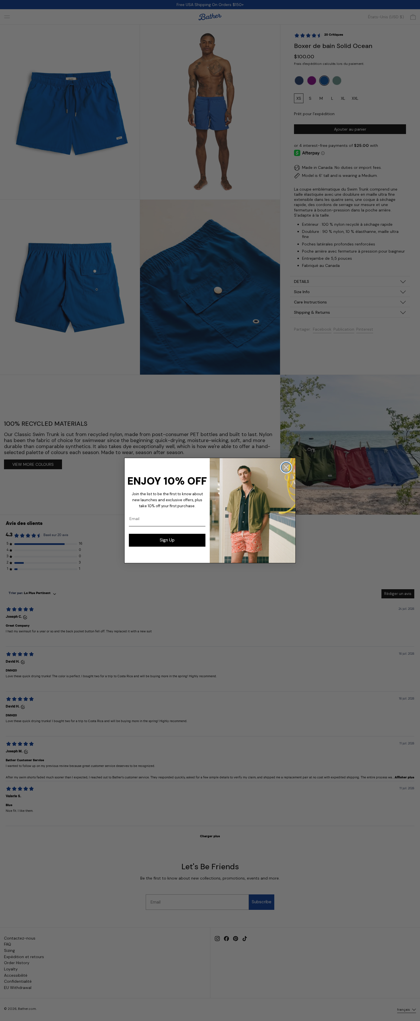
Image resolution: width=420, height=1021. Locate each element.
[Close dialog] (286, 467)
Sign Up (167, 540)
